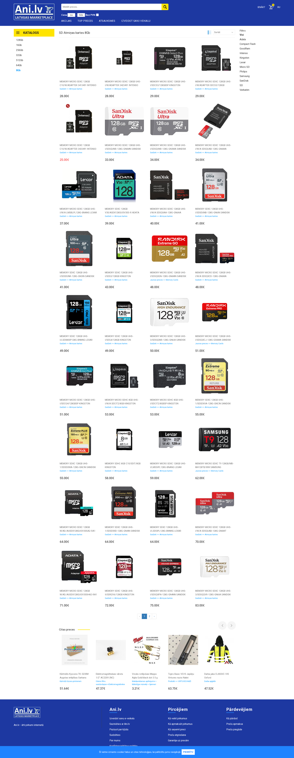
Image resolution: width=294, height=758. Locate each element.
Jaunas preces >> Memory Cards (164, 280)
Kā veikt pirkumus (177, 718)
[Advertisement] (34, 121)
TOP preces (85, 20)
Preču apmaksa (234, 723)
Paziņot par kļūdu (118, 729)
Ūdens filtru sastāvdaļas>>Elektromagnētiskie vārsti (110, 683)
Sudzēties (114, 735)
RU (278, 7)
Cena (64, 15)
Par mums (114, 740)
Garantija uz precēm (178, 740)
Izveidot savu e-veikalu (121, 718)
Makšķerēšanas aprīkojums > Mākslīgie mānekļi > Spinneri (144, 682)
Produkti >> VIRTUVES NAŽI (179, 681)
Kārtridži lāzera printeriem (70, 681)
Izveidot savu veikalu (136, 20)
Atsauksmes (107, 20)
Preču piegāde (234, 729)
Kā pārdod (231, 718)
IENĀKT (261, 7)
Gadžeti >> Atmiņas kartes (71, 89)
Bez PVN (90, 15)
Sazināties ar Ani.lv (119, 723)
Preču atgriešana (177, 735)
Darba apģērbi (210, 681)
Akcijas (66, 20)
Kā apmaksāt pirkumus (180, 723)
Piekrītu (188, 752)
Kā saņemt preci (177, 729)
